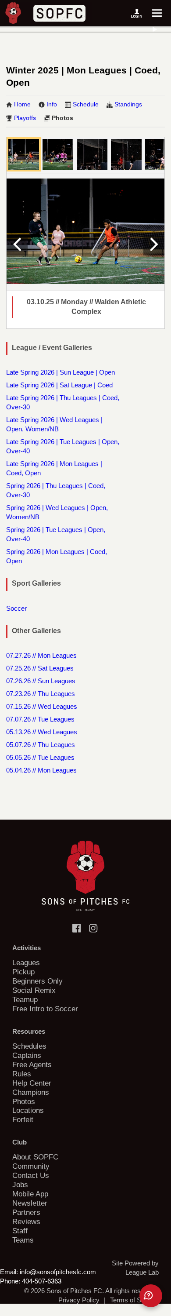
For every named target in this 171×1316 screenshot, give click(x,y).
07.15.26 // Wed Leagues (41, 706)
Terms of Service (134, 1300)
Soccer (16, 608)
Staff (20, 1231)
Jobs (20, 1184)
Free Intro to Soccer (45, 1009)
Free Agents (32, 1064)
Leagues (26, 962)
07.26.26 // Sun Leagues (40, 681)
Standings (128, 104)
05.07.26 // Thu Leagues (40, 744)
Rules (21, 1074)
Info (51, 104)
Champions (30, 1092)
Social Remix (34, 990)
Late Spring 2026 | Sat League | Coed (59, 385)
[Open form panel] (150, 1295)
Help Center (31, 1083)
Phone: (10, 1281)
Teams (23, 1240)
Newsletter (29, 1203)
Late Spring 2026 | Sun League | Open (60, 372)
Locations (28, 1110)
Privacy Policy (79, 1300)
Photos (62, 117)
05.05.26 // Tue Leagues (40, 757)
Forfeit (22, 1119)
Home (22, 104)
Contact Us (30, 1175)
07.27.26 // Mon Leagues (41, 655)
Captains (26, 1055)
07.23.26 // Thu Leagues (40, 693)
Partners (26, 1212)
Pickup (23, 972)
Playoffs (25, 117)
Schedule (86, 104)
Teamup (25, 999)
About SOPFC (35, 1157)
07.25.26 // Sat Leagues (40, 668)
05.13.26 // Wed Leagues (41, 732)
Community (31, 1166)
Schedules (29, 1046)
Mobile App (30, 1194)
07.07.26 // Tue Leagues (40, 719)
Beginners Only (37, 981)
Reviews (26, 1221)
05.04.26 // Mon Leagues (41, 770)
